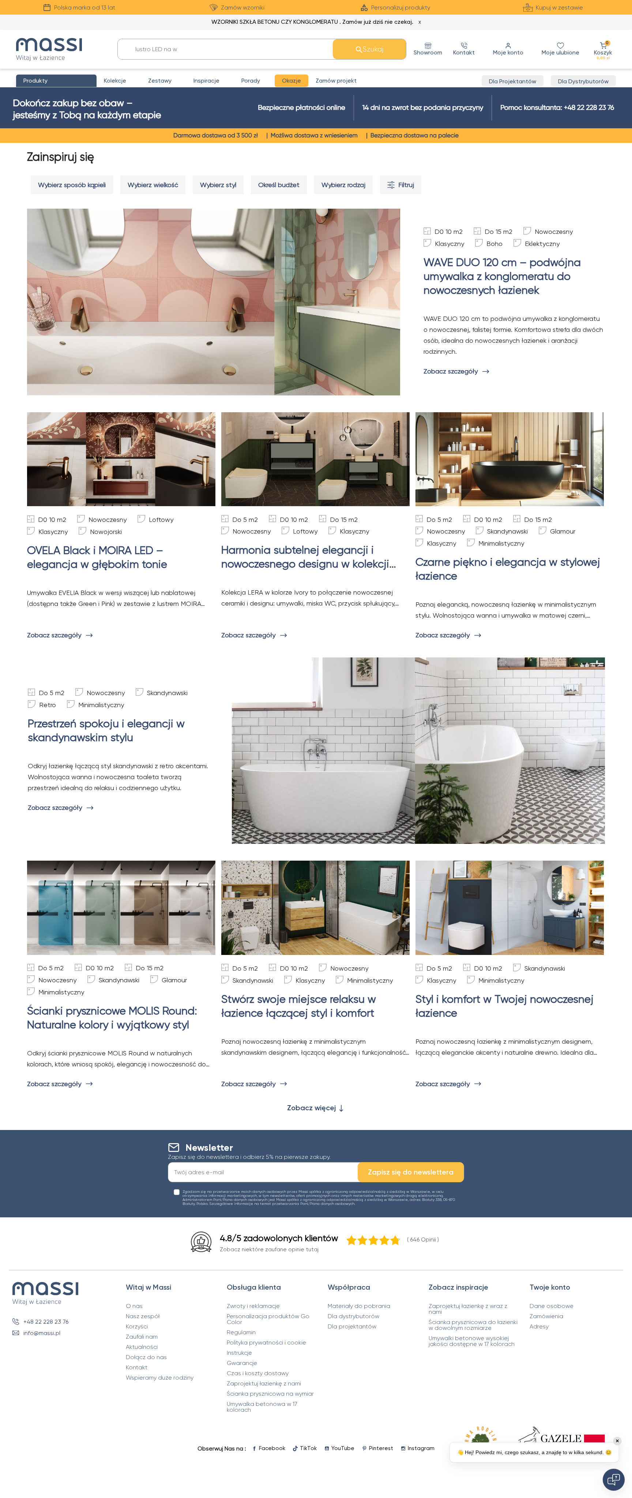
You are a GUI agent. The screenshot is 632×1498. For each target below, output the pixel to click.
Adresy (539, 1327)
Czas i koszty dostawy (258, 1373)
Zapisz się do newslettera (411, 1172)
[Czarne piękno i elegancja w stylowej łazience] (509, 459)
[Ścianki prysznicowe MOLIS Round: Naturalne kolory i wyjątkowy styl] (121, 908)
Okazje (291, 80)
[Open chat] (614, 1480)
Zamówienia (546, 1316)
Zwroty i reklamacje (253, 1306)
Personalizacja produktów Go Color (268, 1319)
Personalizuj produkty (400, 7)
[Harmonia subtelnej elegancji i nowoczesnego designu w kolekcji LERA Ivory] (315, 459)
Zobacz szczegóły (451, 371)
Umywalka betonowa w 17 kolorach (262, 1407)
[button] (603, 49)
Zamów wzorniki (242, 7)
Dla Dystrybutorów (583, 81)
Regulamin (241, 1332)
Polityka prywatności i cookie (266, 1343)
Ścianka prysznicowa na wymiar (270, 1394)
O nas (134, 1306)
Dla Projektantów (512, 81)
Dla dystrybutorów (353, 1316)
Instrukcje (239, 1353)
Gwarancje (242, 1363)
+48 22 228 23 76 (45, 1321)
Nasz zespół (142, 1316)
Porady (250, 80)
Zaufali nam (142, 1337)
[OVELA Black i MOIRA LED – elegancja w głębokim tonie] (121, 459)
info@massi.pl (41, 1333)
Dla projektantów (352, 1327)
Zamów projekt (336, 80)
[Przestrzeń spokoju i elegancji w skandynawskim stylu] (418, 750)
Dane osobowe (551, 1306)
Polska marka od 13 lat (84, 7)
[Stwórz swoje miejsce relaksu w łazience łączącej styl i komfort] (315, 908)
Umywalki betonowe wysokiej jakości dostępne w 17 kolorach (472, 1341)
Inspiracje (206, 80)
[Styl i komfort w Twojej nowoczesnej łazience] (509, 908)
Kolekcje (115, 80)
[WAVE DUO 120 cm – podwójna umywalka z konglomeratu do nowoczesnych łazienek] (213, 302)
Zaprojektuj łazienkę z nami (264, 1384)
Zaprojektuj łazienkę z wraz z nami (468, 1309)
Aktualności (142, 1347)
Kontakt (136, 1367)
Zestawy (160, 80)
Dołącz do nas (146, 1357)
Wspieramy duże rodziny (159, 1378)
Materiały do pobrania (359, 1306)
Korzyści (137, 1327)
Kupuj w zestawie (559, 7)
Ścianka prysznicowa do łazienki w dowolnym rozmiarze (473, 1325)
